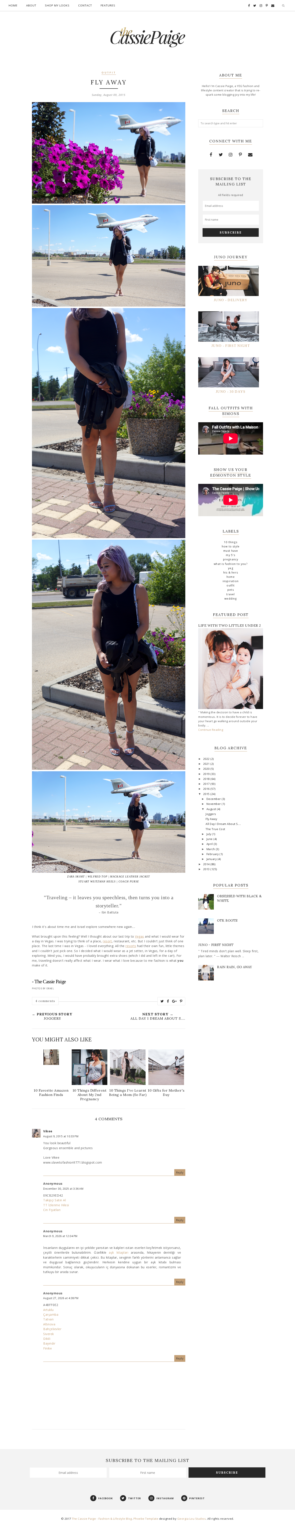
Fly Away (211, 819)
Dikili (46, 1339)
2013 (207, 869)
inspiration (231, 581)
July (209, 834)
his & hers (230, 572)
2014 (207, 864)
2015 (207, 794)
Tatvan (48, 1319)
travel (230, 594)
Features (108, 5)
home (231, 577)
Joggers (211, 814)
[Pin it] (181, 1001)
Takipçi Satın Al (54, 1200)
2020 (207, 769)
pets (230, 590)
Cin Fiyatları (52, 1210)
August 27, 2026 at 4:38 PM (60, 1298)
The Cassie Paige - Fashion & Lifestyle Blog (102, 1519)
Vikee (47, 1131)
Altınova (49, 1324)
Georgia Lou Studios (191, 1519)
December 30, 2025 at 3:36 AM (63, 1189)
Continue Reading (210, 730)
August (211, 809)
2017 (207, 784)
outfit (109, 73)
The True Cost (215, 829)
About (31, 5)
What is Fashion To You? (230, 564)
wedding (230, 598)
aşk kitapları (118, 1252)
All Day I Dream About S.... (223, 824)
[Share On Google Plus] (174, 1001)
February (213, 854)
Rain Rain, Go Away (234, 967)
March (211, 849)
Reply (180, 1172)
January (211, 859)
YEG (230, 568)
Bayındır (49, 1343)
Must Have (230, 551)
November (214, 804)
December (214, 799)
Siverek (48, 1334)
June (210, 839)
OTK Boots (227, 920)
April (210, 844)
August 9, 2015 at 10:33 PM (60, 1136)
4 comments (45, 1001)
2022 (207, 759)
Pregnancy (230, 559)
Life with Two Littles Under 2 (229, 625)
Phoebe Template (146, 1519)
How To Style (230, 546)
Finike (47, 1348)
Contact (85, 5)
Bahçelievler (52, 1329)
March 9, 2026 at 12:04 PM (60, 1236)
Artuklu (48, 1310)
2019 (207, 774)
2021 (207, 764)
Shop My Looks (57, 5)
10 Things (230, 542)
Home (13, 5)
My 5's (230, 555)
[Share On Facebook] (168, 1001)
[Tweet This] (162, 1001)
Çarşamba (50, 1314)
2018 (207, 779)
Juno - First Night (215, 945)
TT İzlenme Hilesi (56, 1205)
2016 (207, 789)
